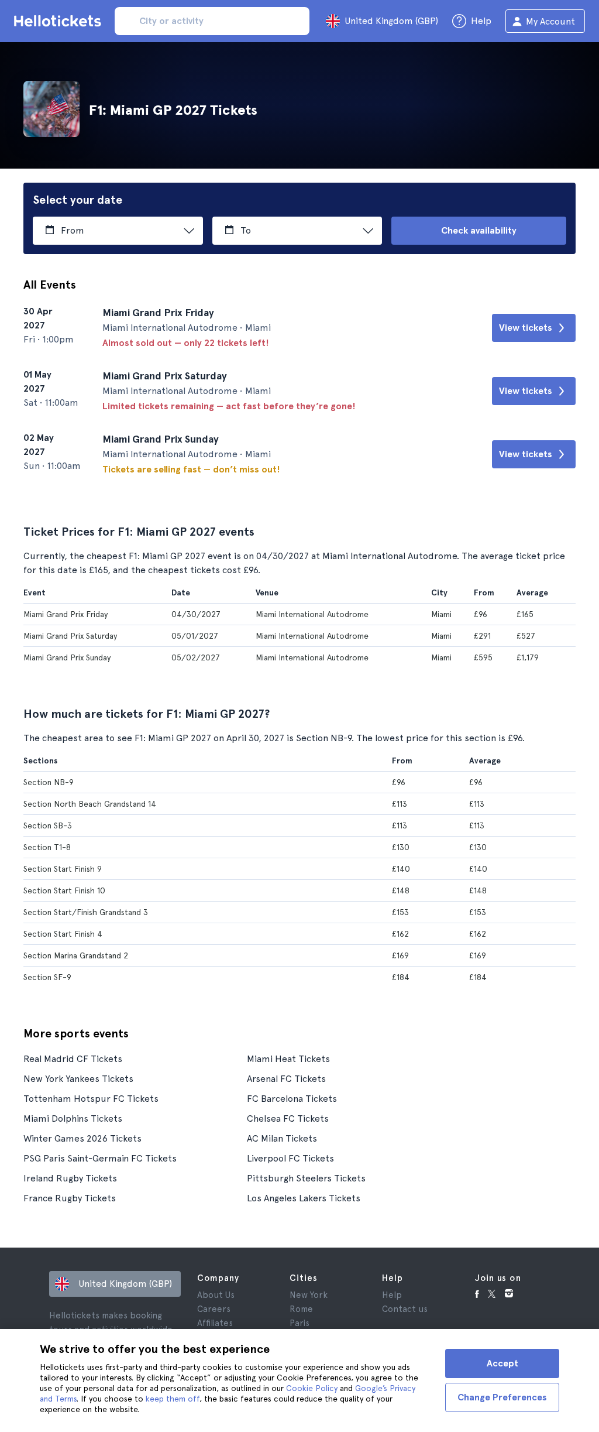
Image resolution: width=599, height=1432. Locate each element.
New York (309, 1295)
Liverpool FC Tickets (290, 1158)
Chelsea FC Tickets (288, 1118)
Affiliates (215, 1323)
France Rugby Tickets (69, 1198)
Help (392, 1295)
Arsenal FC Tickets (286, 1078)
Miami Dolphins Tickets (72, 1118)
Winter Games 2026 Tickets (82, 1138)
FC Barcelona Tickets (292, 1098)
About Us (216, 1295)
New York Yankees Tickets (78, 1078)
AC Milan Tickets (282, 1138)
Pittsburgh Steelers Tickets (306, 1178)
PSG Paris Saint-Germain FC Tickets (100, 1158)
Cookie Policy (312, 1388)
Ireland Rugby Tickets (70, 1178)
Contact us (405, 1309)
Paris (299, 1323)
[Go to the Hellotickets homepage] (60, 21)
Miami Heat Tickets (288, 1058)
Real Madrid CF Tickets (72, 1058)
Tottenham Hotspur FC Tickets (91, 1098)
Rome (301, 1309)
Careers (213, 1309)
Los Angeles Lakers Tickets (303, 1198)
